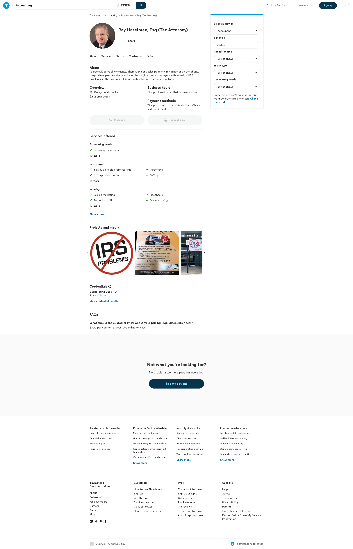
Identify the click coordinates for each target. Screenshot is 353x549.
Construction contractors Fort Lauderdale (149, 450)
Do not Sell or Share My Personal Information (242, 517)
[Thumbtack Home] (6, 5)
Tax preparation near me (189, 449)
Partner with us (99, 497)
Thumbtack (96, 15)
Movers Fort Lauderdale (145, 433)
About (93, 56)
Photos (120, 56)
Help (225, 489)
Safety (226, 493)
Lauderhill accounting (231, 443)
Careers (94, 506)
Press (93, 510)
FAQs (150, 56)
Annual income (223, 51)
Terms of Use (230, 498)
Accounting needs (225, 79)
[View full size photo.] (112, 253)
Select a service (223, 23)
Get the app (141, 498)
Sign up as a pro (187, 493)
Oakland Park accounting (233, 438)
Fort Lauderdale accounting (235, 433)
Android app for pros (190, 515)
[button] (102, 36)
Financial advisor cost (101, 438)
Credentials (135, 56)
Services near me (144, 502)
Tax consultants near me (189, 454)
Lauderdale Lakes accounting (236, 454)
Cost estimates (143, 506)
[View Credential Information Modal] (109, 286)
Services (106, 56)
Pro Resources (186, 502)
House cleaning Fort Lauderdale (150, 438)
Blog (92, 514)
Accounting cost (99, 443)
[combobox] (64, 5)
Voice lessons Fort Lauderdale (149, 457)
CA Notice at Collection (236, 511)
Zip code (219, 37)
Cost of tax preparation (103, 433)
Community (185, 498)
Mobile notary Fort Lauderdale (149, 443)
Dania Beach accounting (233, 449)
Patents (226, 506)
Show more (140, 463)
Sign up (138, 493)
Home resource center (147, 511)
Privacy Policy (230, 502)
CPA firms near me (186, 438)
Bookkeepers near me (188, 443)
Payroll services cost (100, 449)
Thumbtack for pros (190, 489)
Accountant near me (187, 433)
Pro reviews (185, 506)
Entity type (220, 65)
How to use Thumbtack (148, 489)
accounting (111, 15)
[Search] (141, 5)
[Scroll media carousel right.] (204, 253)
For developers (98, 501)
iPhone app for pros (190, 511)
